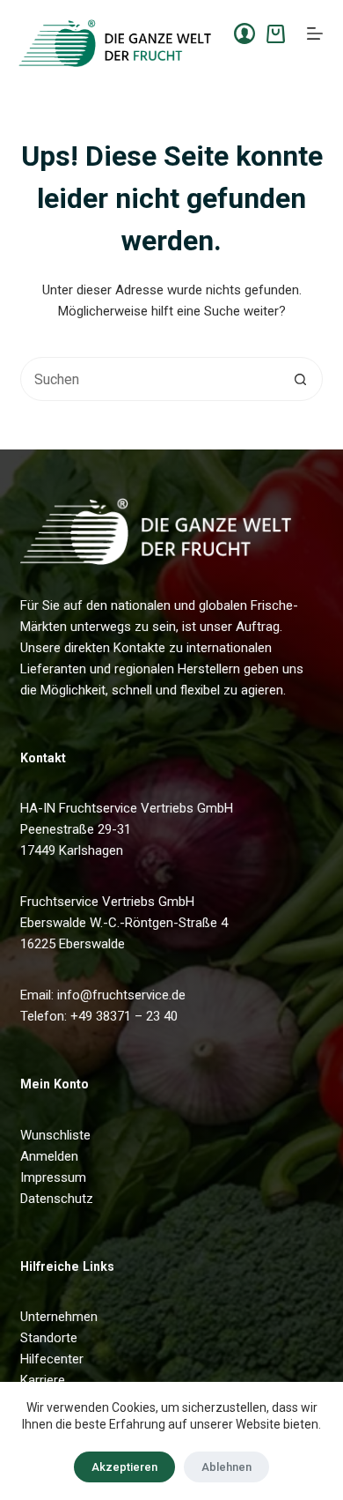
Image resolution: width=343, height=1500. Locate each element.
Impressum (53, 1177)
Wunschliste (55, 1135)
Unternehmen (59, 1317)
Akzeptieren (124, 1467)
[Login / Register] (244, 33)
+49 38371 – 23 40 (124, 1016)
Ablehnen (226, 1467)
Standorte (48, 1338)
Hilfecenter (52, 1359)
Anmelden (49, 1156)
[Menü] (315, 33)
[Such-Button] (301, 379)
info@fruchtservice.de (121, 995)
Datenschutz (56, 1199)
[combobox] (150, 379)
